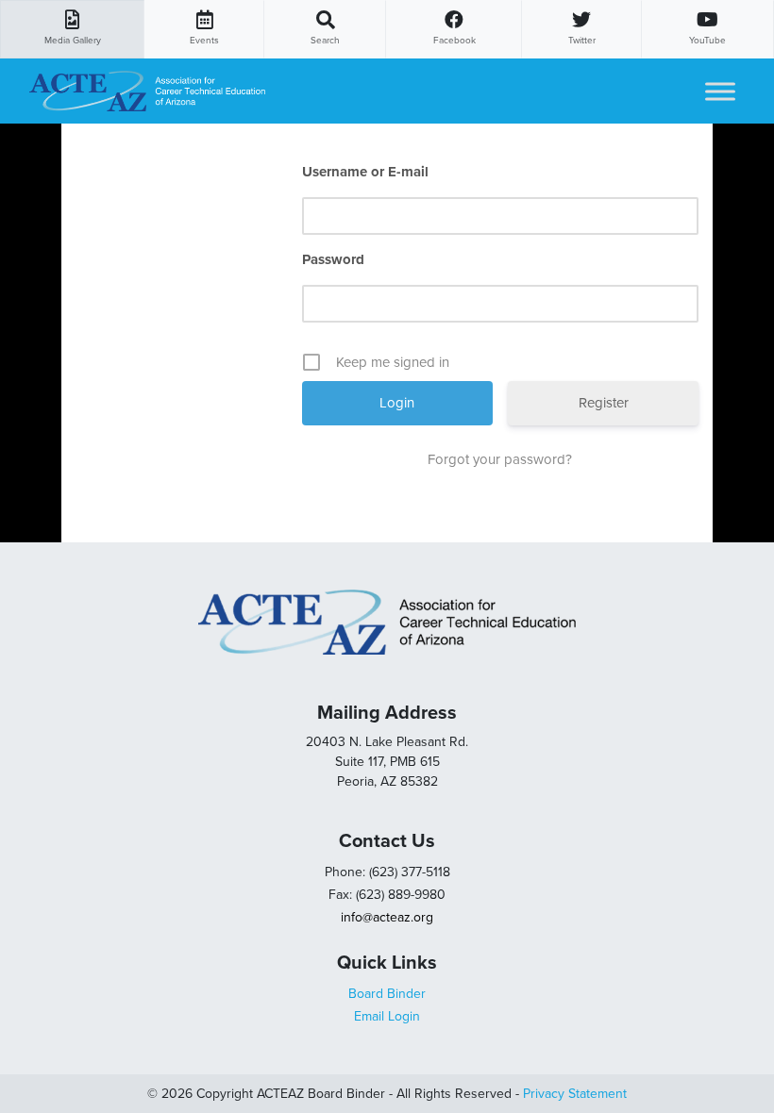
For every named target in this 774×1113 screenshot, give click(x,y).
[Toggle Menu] (720, 91)
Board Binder (387, 994)
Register (604, 402)
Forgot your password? (500, 459)
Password (333, 259)
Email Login (387, 1016)
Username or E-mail (365, 171)
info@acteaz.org (387, 917)
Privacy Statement (575, 1094)
